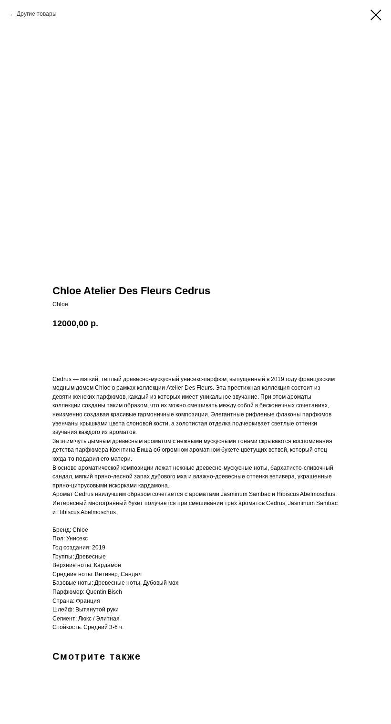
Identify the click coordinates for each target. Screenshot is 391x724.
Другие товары (37, 13)
